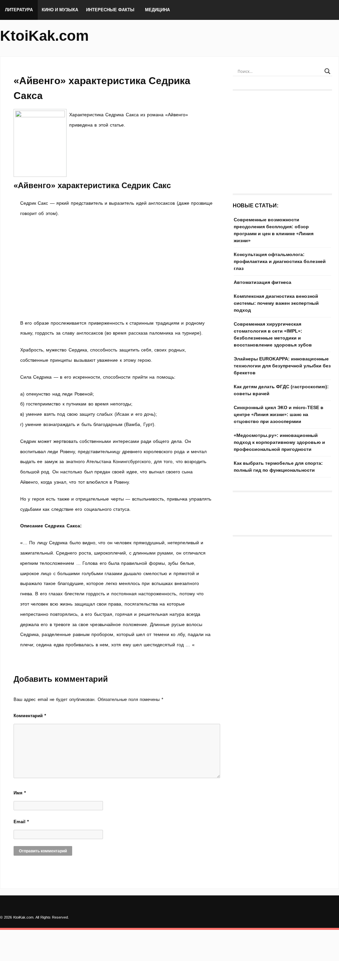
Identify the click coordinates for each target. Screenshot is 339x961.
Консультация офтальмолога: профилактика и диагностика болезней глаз (280, 261)
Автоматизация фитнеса (262, 282)
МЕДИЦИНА (157, 9)
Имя (20, 792)
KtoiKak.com (44, 35)
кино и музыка (60, 9)
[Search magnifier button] (327, 71)
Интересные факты (110, 9)
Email (21, 821)
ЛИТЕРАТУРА (19, 9)
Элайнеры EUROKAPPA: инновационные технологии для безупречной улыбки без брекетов (282, 365)
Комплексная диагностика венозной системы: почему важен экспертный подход (276, 303)
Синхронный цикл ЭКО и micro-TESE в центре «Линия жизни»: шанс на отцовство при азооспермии (278, 414)
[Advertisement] (116, 268)
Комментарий (30, 715)
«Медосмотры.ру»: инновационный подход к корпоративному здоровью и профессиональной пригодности (279, 442)
